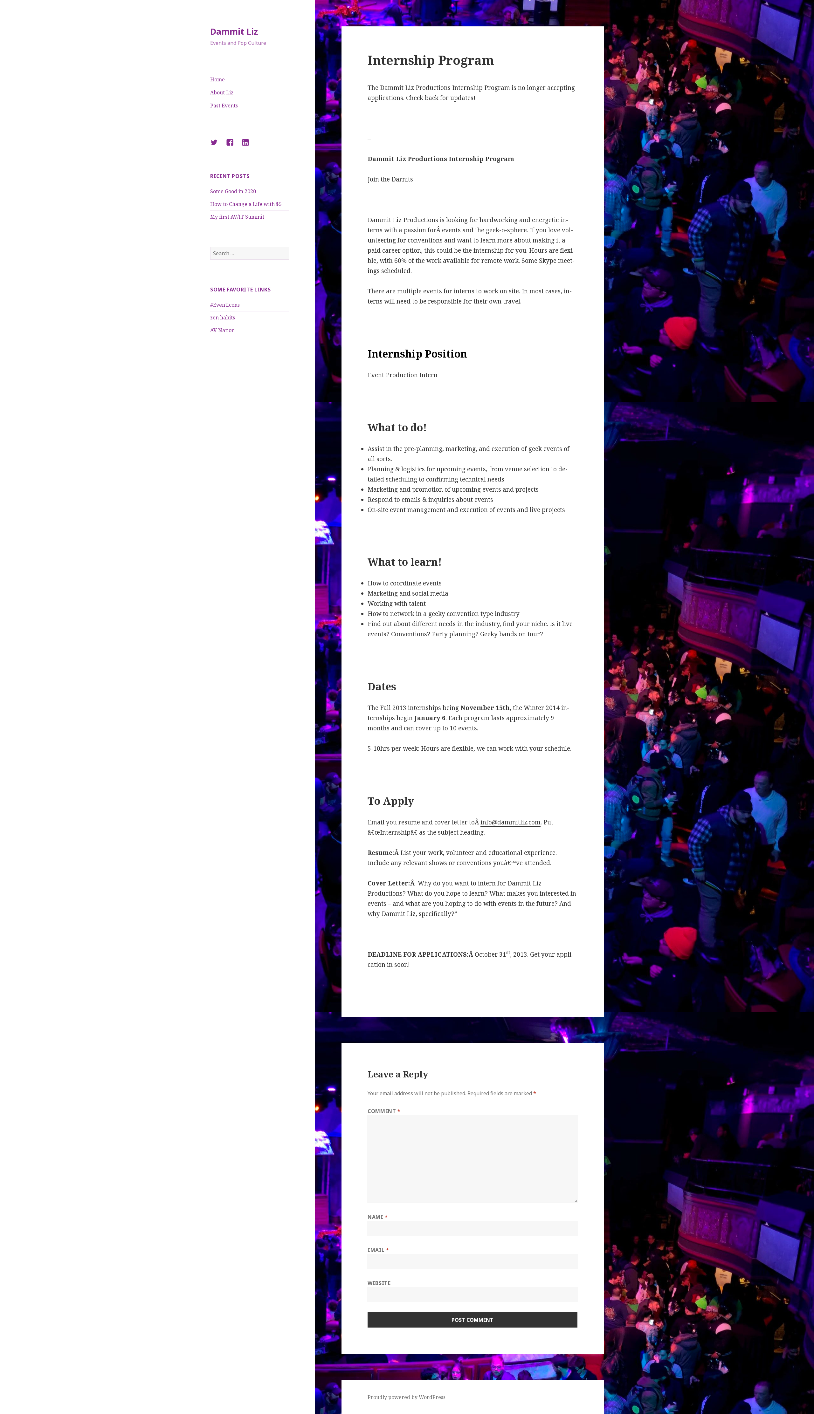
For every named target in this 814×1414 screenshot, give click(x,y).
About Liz (221, 92)
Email (378, 1250)
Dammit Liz (234, 31)
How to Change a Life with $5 (246, 204)
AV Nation (222, 330)
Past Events (224, 105)
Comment (384, 1111)
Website (379, 1283)
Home (217, 79)
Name (378, 1216)
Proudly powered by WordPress (406, 1397)
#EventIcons (225, 304)
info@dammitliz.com (510, 822)
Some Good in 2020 (233, 191)
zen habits (222, 317)
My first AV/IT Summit (237, 216)
